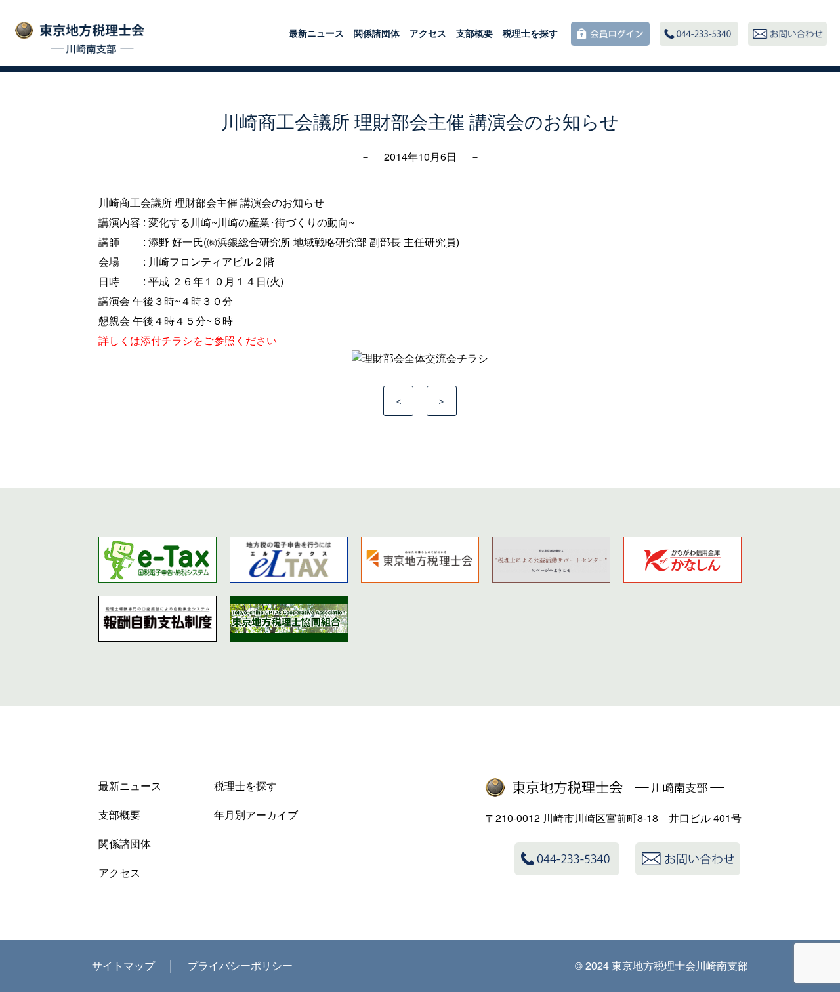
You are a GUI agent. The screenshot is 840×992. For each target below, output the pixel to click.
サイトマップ (123, 965)
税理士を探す (530, 32)
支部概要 (474, 32)
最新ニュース (316, 32)
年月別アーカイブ (256, 814)
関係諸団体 (377, 32)
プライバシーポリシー (240, 965)
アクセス (428, 32)
